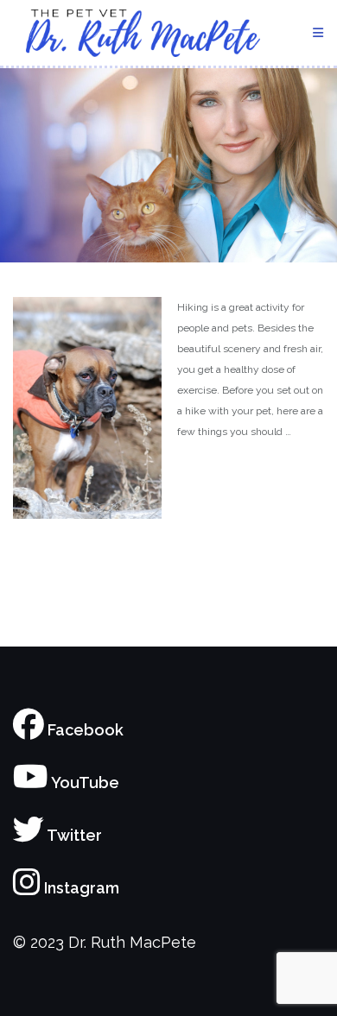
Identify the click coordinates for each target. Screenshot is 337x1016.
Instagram (80, 888)
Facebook (84, 730)
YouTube (83, 782)
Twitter (73, 835)
